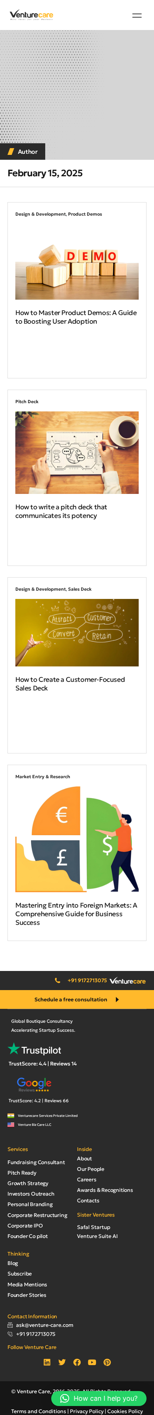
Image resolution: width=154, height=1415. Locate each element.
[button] (137, 15)
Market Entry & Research (42, 776)
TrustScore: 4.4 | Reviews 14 (43, 1063)
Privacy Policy (87, 1411)
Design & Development (40, 214)
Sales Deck (80, 589)
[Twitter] (62, 1362)
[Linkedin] (47, 1362)
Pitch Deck (26, 401)
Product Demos (85, 214)
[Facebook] (77, 1362)
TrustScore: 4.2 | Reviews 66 (39, 1100)
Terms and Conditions (38, 1411)
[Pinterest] (106, 1362)
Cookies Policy (125, 1411)
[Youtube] (91, 1362)
